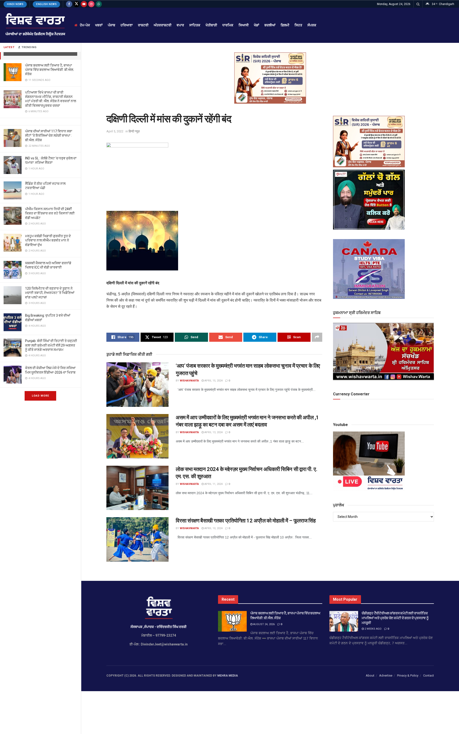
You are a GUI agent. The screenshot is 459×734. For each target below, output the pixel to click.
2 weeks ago (373, 628)
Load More (40, 395)
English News (46, 4)
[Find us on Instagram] (91, 4)
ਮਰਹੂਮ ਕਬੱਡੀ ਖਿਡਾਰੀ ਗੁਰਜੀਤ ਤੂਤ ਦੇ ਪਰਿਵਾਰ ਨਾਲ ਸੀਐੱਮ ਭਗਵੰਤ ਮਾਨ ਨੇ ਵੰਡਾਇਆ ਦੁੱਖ (48, 240)
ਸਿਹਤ (298, 25)
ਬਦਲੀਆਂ (269, 25)
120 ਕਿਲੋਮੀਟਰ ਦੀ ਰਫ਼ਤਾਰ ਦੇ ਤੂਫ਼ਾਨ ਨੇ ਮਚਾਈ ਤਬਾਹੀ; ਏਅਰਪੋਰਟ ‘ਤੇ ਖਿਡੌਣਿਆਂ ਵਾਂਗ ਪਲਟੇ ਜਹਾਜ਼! (49, 292)
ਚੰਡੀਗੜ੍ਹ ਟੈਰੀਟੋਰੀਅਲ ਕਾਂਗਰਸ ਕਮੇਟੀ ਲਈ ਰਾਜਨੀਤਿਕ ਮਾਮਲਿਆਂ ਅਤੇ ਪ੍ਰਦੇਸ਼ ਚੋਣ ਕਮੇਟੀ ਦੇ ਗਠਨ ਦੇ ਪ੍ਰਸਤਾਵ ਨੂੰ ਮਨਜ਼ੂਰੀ (395, 617)
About (370, 675)
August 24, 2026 (263, 624)
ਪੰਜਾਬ (111, 25)
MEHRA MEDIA (227, 675)
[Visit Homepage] (35, 25)
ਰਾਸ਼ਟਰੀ (143, 25)
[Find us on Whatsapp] (99, 4)
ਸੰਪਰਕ (311, 25)
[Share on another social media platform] (317, 337)
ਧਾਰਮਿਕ (227, 25)
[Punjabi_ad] (270, 78)
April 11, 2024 (213, 484)
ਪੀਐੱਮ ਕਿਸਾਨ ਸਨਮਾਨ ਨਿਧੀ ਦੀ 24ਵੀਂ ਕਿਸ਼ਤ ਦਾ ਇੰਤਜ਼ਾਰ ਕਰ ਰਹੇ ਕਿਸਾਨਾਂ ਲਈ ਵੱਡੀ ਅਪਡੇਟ (50, 213)
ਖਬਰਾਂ (99, 25)
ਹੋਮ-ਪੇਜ (85, 25)
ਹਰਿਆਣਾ (126, 25)
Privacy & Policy (407, 675)
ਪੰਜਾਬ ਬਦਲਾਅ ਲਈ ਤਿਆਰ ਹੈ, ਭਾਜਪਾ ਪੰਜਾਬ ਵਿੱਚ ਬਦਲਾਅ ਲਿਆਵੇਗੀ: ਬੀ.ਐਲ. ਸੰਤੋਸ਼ (49, 69)
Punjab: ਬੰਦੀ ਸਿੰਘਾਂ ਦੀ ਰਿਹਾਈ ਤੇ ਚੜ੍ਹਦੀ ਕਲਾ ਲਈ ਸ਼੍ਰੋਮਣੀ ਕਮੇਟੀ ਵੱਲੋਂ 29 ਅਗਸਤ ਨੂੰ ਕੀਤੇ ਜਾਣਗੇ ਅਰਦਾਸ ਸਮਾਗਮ (51, 345)
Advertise (385, 675)
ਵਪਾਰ (180, 25)
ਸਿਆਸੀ (244, 25)
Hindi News (15, 4)
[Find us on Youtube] (84, 4)
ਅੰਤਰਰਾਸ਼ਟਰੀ (162, 25)
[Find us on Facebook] (69, 4)
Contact (428, 675)
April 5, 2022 (114, 131)
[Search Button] (418, 4)
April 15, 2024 (213, 380)
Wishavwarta (189, 380)
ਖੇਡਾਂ (256, 25)
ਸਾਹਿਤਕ (194, 25)
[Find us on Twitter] (76, 4)
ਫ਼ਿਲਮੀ (285, 25)
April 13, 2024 (213, 432)
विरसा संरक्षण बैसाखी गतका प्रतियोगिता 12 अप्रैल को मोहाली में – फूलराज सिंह (246, 521)
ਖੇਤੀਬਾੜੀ (211, 25)
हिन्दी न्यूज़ (134, 131)
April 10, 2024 (213, 528)
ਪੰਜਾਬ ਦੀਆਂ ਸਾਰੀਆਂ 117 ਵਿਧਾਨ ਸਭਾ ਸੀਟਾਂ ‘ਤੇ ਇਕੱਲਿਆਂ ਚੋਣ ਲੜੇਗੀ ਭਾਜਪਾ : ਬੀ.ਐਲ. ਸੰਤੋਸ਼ (48, 135)
